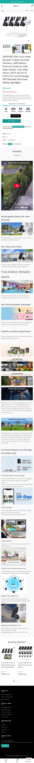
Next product (31, 10)
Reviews (17, 155)
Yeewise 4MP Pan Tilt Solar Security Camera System (25, 665)
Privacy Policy (5, 717)
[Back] (2, 10)
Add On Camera (5, 699)
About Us (3, 724)
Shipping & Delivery (6, 707)
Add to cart (15, 115)
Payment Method (5, 709)
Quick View (14, 647)
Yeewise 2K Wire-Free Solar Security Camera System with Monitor (8, 665)
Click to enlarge (28, 41)
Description (17, 151)
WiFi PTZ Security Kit (6, 694)
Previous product (27, 10)
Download (4, 729)
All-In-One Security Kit (7, 697)
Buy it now (11, 121)
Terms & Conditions (6, 714)
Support (3, 732)
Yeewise (9, 133)
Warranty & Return (6, 712)
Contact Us (4, 727)
